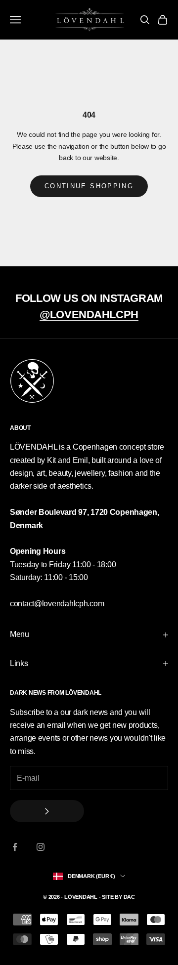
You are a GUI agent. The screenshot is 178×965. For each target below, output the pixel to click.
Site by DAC (118, 897)
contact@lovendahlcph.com (57, 603)
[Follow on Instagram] (40, 847)
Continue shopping (89, 186)
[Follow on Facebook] (15, 847)
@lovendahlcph (89, 314)
